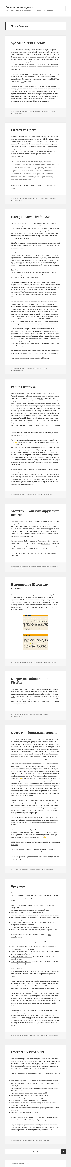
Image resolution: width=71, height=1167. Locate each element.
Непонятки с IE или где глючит (29, 586)
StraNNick (21, 521)
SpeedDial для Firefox (28, 43)
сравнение (52, 198)
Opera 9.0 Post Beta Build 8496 (21, 947)
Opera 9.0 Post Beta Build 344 (21, 961)
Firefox (43, 111)
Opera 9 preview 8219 (27, 1052)
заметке (19, 1059)
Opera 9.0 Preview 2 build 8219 (22, 1120)
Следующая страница (63, 1151)
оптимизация (54, 566)
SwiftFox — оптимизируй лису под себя (35, 513)
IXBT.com (21, 137)
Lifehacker (44, 358)
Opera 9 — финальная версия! (34, 732)
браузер (52, 111)
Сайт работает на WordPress (19, 1163)
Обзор (18, 857)
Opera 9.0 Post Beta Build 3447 (21, 957)
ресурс (41, 353)
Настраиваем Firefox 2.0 (30, 217)
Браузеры (18, 886)
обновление (45, 714)
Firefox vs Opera (23, 130)
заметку (37, 236)
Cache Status (45, 543)
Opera (47, 111)
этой (22, 81)
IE (29, 662)
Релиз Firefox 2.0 (24, 387)
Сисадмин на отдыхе (19, 7)
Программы (28, 111)
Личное (23, 662)
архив (47, 341)
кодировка (39, 662)
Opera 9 (41, 1140)
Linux (23, 566)
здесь (13, 188)
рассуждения (41, 469)
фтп (36, 818)
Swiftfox (41, 566)
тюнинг (46, 368)
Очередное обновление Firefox (29, 680)
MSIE (32, 494)
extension (37, 111)
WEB (22, 111)
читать (31, 835)
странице (14, 844)
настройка (40, 368)
